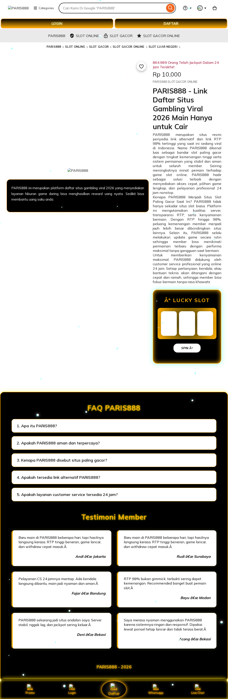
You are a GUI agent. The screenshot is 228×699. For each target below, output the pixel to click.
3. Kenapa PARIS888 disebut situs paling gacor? (62, 460)
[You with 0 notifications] (202, 8)
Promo (30, 693)
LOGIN (57, 23)
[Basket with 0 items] (214, 8)
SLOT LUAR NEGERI (163, 46)
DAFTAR (171, 23)
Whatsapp (155, 693)
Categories (46, 8)
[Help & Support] (187, 8)
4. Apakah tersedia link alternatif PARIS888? (58, 477)
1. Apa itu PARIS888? (37, 425)
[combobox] (112, 8)
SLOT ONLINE (75, 46)
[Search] (170, 8)
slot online (176, 174)
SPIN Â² (187, 348)
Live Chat (197, 693)
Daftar (114, 693)
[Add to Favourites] (141, 66)
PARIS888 (54, 46)
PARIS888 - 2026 (114, 667)
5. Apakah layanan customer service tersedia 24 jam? (67, 494)
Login (72, 693)
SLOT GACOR (99, 46)
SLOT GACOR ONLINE (128, 46)
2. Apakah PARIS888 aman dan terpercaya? (58, 443)
